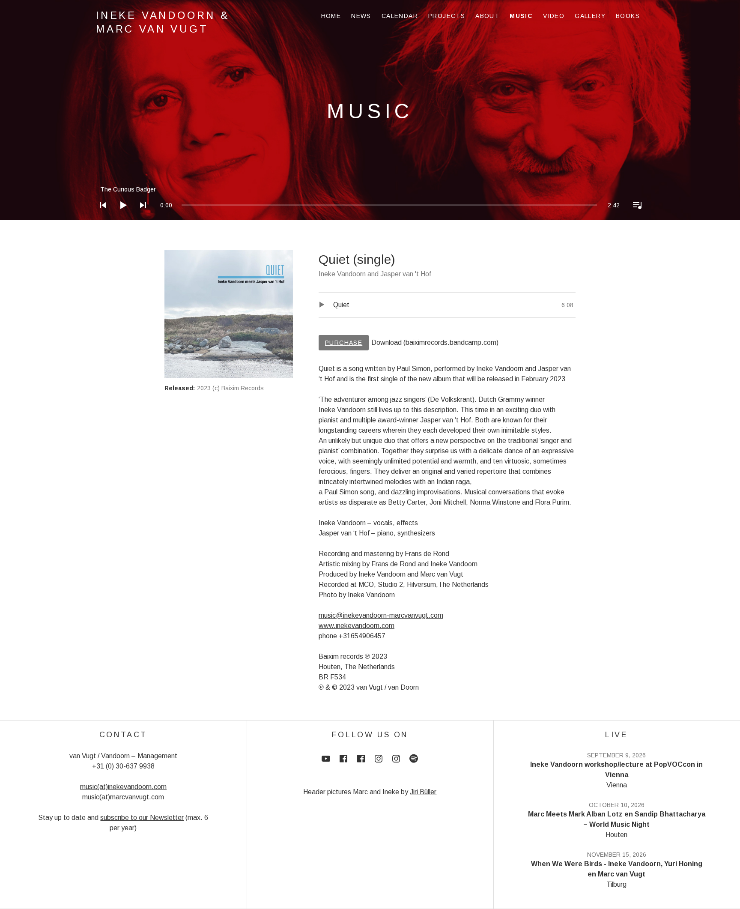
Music (521, 15)
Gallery (590, 15)
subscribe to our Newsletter (142, 817)
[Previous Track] (100, 216)
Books (628, 15)
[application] (370, 198)
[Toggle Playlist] (634, 216)
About (487, 15)
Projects (446, 15)
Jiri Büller (423, 791)
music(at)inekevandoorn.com (123, 786)
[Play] (120, 216)
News (361, 15)
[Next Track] (140, 216)
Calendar (400, 15)
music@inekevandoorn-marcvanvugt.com (381, 615)
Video (553, 15)
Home (331, 15)
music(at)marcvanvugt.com (123, 797)
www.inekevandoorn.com (356, 625)
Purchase (343, 342)
